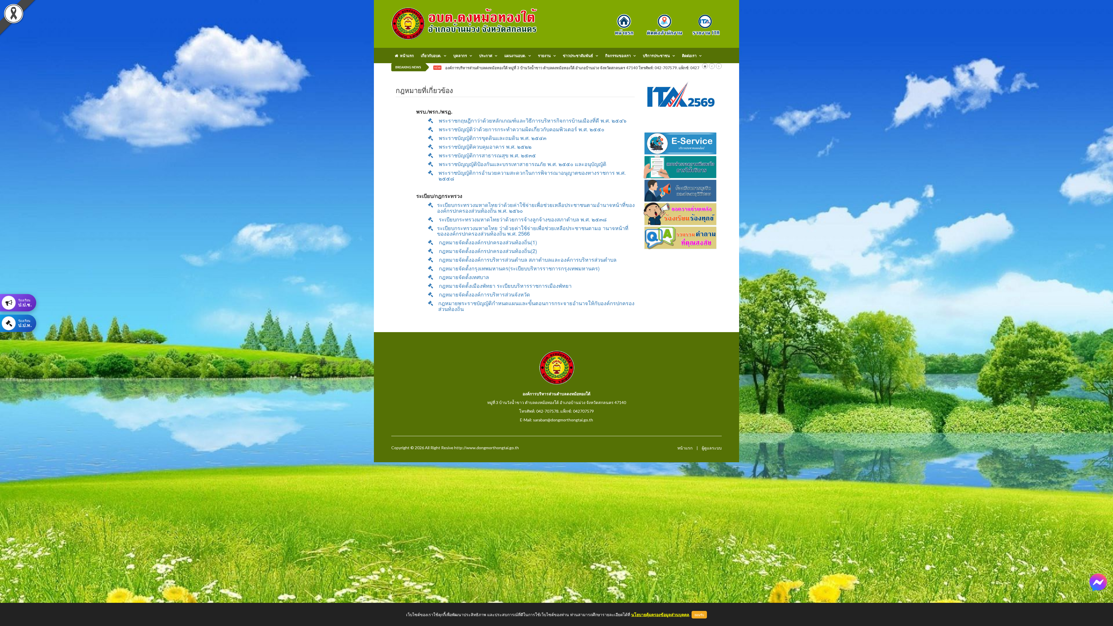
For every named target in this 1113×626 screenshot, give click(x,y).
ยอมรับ (699, 614)
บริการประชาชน (656, 55)
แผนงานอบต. (515, 55)
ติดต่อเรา (689, 55)
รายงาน (544, 55)
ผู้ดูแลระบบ (712, 447)
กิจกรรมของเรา (618, 55)
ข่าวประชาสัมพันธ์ (578, 55)
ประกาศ (485, 55)
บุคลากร (460, 55)
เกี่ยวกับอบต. (431, 55)
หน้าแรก (406, 55)
